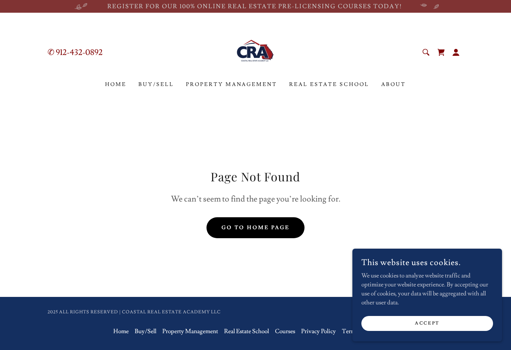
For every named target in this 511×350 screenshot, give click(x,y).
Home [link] (115, 84)
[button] (441, 52)
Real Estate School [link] (329, 84)
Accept (427, 323)
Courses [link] (285, 331)
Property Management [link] (232, 84)
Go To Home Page (255, 227)
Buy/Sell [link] (156, 84)
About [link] (393, 84)
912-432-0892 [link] (79, 52)
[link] (255, 51)
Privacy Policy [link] (318, 331)
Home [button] (121, 331)
